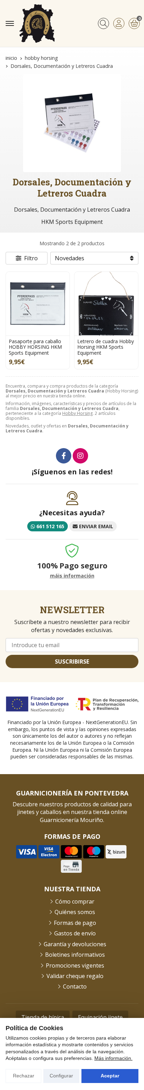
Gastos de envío (75, 933)
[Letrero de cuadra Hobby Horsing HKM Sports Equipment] (106, 303)
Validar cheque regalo (74, 976)
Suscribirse (72, 661)
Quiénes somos (75, 912)
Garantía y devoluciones (75, 944)
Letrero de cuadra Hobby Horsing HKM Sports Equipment (105, 347)
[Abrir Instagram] (80, 456)
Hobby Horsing (77, 413)
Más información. (113, 1058)
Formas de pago (75, 923)
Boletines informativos (75, 954)
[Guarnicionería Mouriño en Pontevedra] (37, 23)
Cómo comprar (74, 901)
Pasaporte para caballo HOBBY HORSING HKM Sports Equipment (35, 347)
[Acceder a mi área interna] (118, 23)
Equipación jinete (100, 1017)
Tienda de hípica (42, 1017)
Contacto (75, 986)
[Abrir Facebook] (64, 456)
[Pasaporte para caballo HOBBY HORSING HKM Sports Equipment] (38, 303)
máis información (72, 576)
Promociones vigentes (75, 965)
